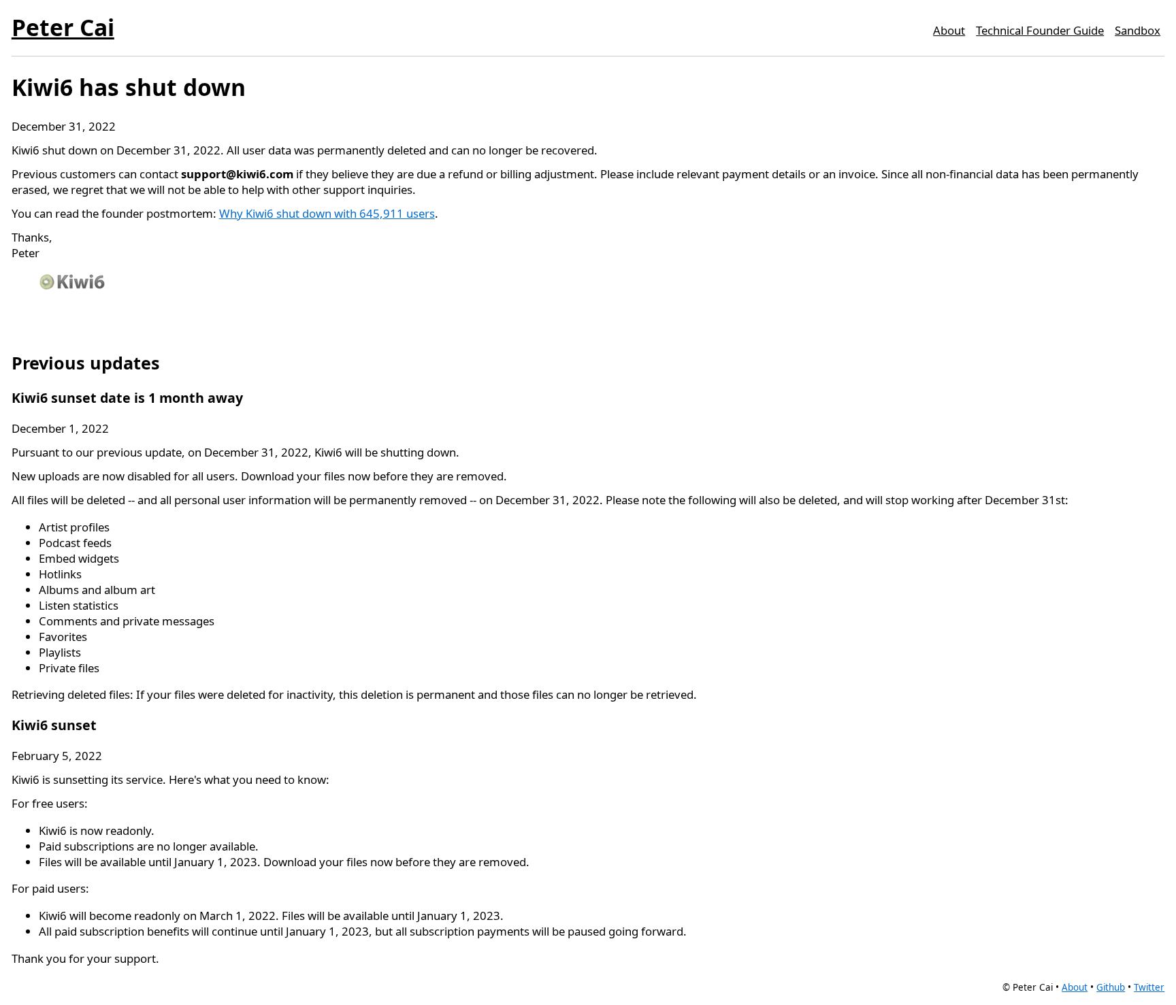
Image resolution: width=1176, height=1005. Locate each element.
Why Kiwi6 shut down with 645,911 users (327, 213)
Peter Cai (63, 27)
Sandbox (1137, 30)
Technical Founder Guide (1040, 30)
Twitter (1149, 987)
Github (1110, 987)
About (949, 30)
